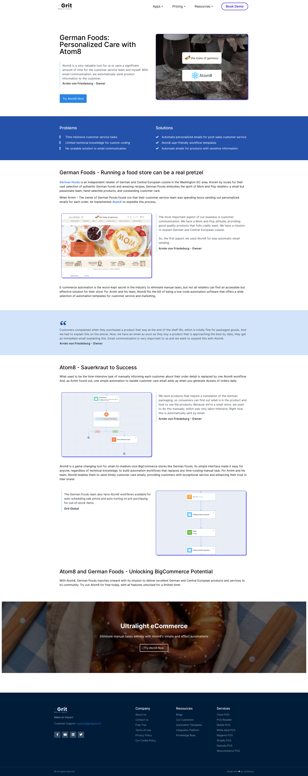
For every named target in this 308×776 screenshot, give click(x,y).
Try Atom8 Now (154, 648)
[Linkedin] (73, 735)
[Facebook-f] (57, 735)
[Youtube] (65, 735)
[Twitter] (81, 735)
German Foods (70, 182)
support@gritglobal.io (89, 723)
